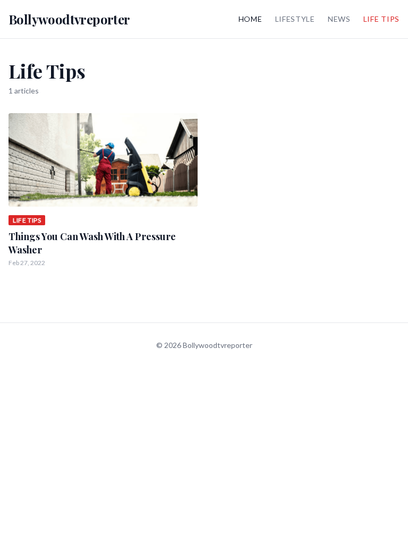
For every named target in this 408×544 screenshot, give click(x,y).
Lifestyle (295, 18)
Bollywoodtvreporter (69, 19)
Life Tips (381, 18)
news (339, 18)
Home (250, 18)
